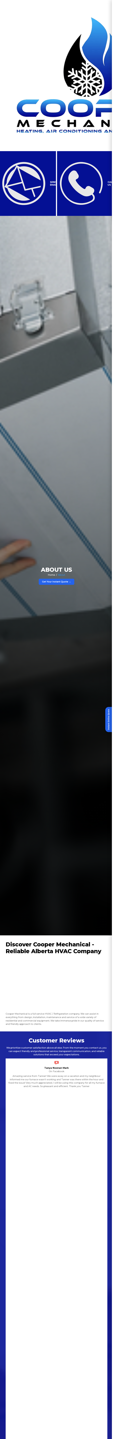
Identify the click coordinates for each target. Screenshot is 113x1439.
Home (51, 574)
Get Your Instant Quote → (56, 581)
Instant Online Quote (108, 719)
